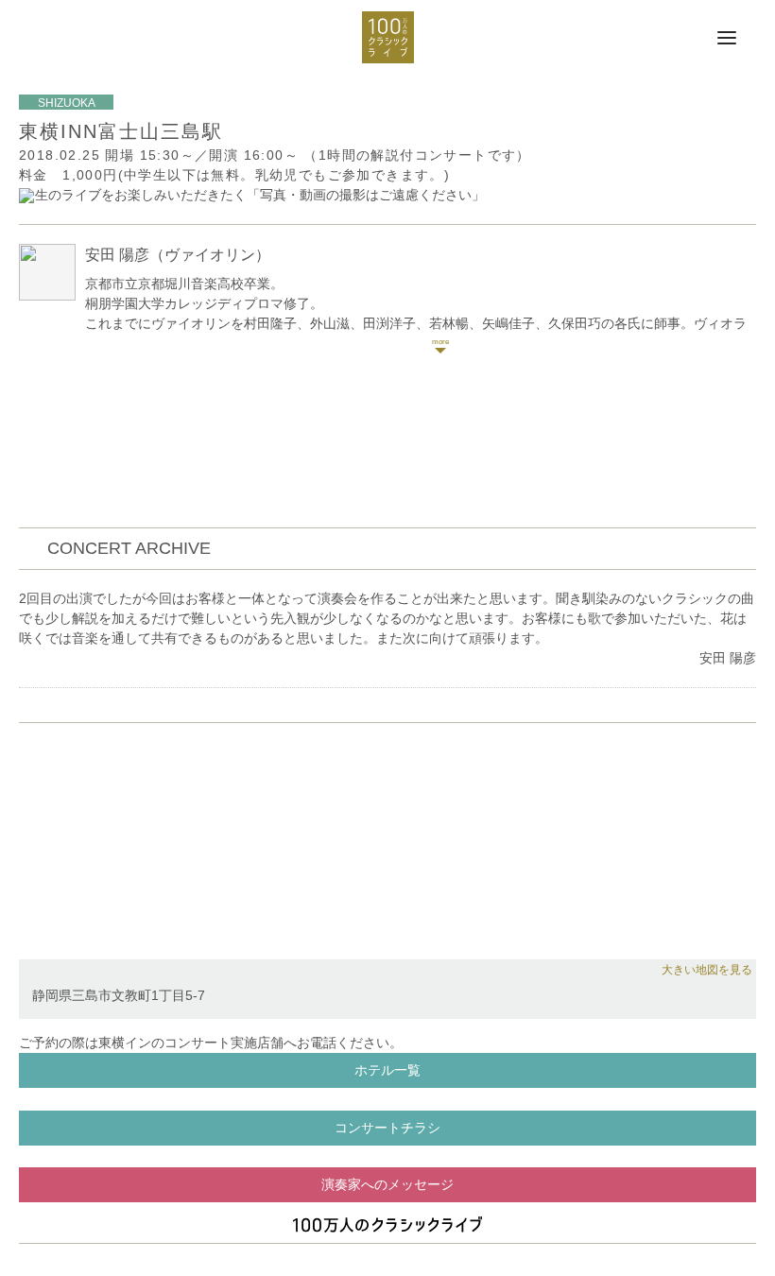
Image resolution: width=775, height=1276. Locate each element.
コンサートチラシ (387, 1127)
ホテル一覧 (387, 1070)
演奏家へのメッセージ (387, 1184)
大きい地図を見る (707, 969)
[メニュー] (727, 39)
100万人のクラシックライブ (388, 37)
